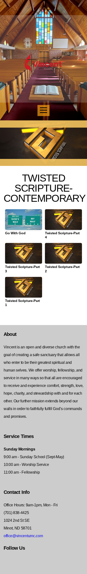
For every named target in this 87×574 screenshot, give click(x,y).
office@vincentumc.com (23, 536)
